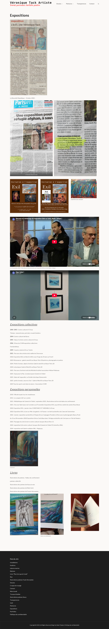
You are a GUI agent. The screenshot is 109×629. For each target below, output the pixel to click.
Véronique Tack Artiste (31, 2)
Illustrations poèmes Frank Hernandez (21, 580)
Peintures (69, 4)
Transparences (81, 4)
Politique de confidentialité (18, 614)
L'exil (11, 603)
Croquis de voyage (15, 585)
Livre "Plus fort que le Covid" (19, 574)
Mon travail (13, 591)
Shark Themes (60, 625)
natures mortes (14, 568)
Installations (14, 562)
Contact (91, 4)
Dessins (58, 4)
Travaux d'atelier (15, 594)
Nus (11, 577)
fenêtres (12, 565)
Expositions (13, 608)
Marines (12, 571)
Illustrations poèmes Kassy (18, 597)
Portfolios (13, 611)
